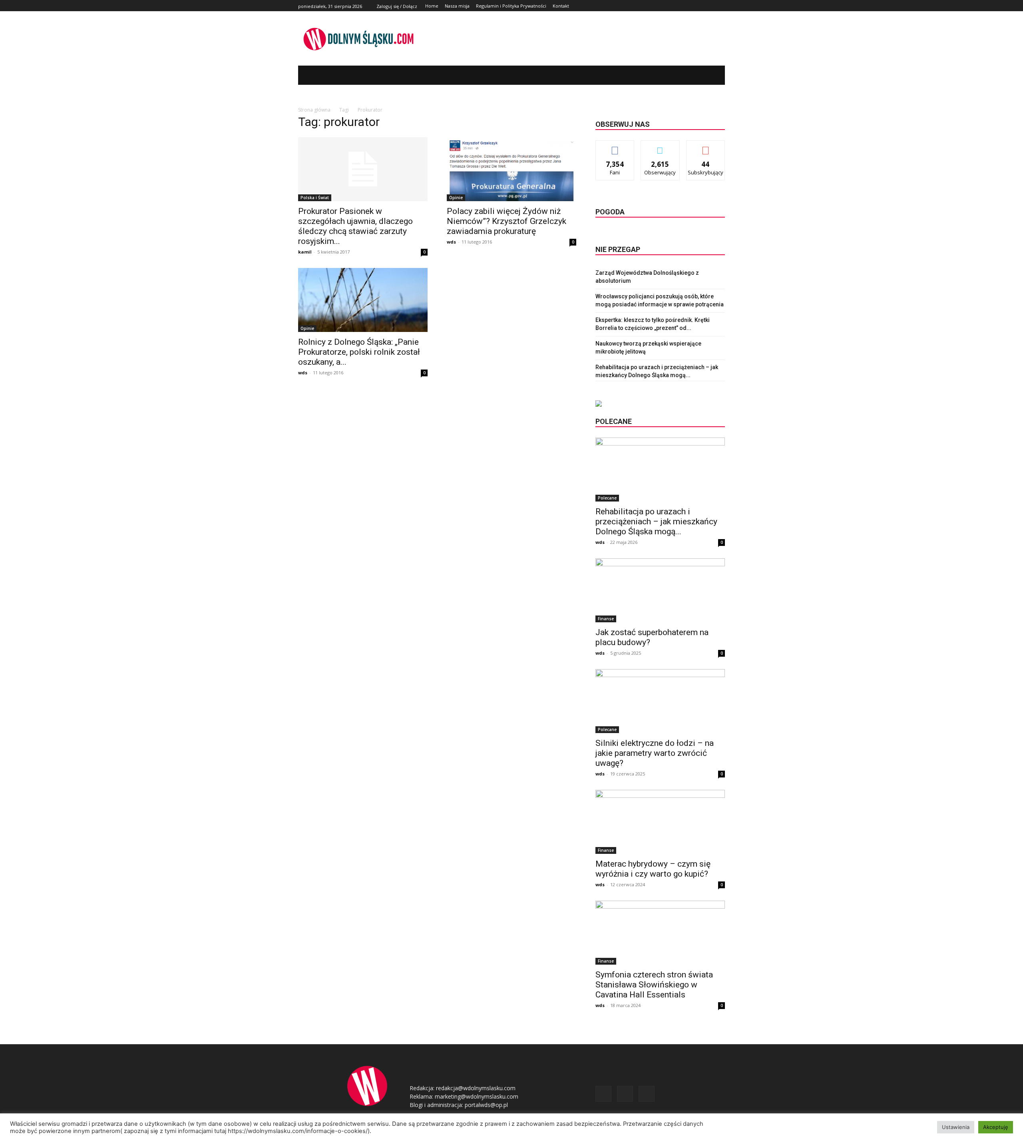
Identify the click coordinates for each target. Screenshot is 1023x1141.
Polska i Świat (315, 197)
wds (451, 242)
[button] (706, 75)
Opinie (456, 197)
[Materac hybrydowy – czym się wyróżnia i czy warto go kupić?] (660, 822)
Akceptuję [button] (995, 1127)
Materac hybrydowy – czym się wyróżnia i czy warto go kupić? (653, 869)
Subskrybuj (705, 147)
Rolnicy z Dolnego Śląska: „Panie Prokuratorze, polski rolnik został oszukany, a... (359, 352)
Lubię (615, 147)
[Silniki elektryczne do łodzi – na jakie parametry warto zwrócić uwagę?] (660, 701)
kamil (305, 252)
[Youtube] (720, 5)
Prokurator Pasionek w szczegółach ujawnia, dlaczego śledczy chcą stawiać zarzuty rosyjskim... (355, 226)
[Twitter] (711, 5)
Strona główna (314, 109)
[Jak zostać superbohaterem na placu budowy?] (660, 590)
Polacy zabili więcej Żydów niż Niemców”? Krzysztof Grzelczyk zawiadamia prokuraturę (506, 221)
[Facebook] (702, 5)
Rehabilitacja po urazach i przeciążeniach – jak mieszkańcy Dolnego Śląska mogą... (656, 521)
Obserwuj (660, 147)
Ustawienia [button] (955, 1127)
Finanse (606, 618)
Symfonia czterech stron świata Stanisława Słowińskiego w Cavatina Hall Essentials (654, 984)
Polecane (607, 498)
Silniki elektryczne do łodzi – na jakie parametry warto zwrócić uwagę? (654, 753)
